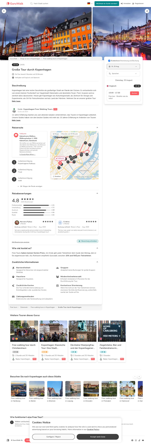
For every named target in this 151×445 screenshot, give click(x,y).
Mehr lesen (16, 101)
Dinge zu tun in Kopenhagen (30, 59)
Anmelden (127, 3)
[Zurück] (4, 11)
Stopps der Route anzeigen (31, 186)
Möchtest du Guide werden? (106, 4)
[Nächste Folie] (145, 33)
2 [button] (58, 168)
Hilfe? (28, 440)
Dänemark (24, 307)
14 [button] (90, 145)
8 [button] (75, 157)
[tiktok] (139, 440)
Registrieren (139, 3)
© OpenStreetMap (91, 177)
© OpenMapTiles (79, 177)
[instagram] (135, 440)
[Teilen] (147, 11)
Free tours (13, 307)
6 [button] (74, 162)
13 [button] (71, 159)
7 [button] (73, 157)
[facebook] (132, 440)
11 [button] (87, 154)
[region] (74, 155)
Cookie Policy (93, 429)
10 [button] (81, 155)
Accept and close (97, 437)
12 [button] (85, 143)
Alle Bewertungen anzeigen (20, 242)
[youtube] (142, 440)
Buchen (134, 93)
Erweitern (58, 176)
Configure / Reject (53, 437)
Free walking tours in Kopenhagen (55, 59)
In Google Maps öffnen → (27, 154)
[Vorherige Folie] (5, 33)
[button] (60, 163)
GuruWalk (13, 59)
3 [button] (70, 157)
